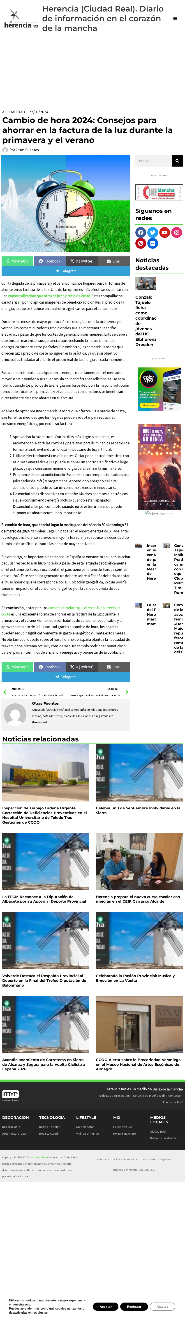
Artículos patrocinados (114, 1096)
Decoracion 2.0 (12, 1127)
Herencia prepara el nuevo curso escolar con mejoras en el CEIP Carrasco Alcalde (138, 899)
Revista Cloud (48, 1133)
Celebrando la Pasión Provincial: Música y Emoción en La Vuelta (135, 978)
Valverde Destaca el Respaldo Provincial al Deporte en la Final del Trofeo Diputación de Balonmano (44, 980)
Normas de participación (157, 1159)
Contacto (174, 1096)
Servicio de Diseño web (149, 1096)
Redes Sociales (49, 1127)
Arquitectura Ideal (14, 1133)
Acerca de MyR (173, 1102)
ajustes (41, 1313)
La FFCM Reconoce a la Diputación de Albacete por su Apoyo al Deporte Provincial (44, 899)
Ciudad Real (158, 1131)
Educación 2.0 (122, 1127)
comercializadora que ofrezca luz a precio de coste (49, 295)
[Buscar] (177, 161)
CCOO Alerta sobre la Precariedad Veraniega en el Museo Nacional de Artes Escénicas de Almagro (138, 1064)
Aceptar (107, 1306)
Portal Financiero (124, 1133)
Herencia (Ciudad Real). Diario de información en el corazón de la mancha (103, 18)
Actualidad (13, 111)
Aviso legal (103, 1159)
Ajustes (162, 1306)
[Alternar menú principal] (175, 18)
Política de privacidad (126, 1159)
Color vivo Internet (38, 1157)
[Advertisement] (92, 70)
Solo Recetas (85, 1127)
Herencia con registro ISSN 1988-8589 (134, 1169)
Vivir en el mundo (87, 1133)
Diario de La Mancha (163, 1138)
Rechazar (135, 1306)
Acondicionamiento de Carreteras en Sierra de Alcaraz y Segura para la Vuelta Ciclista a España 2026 (43, 1064)
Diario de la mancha (168, 1089)
